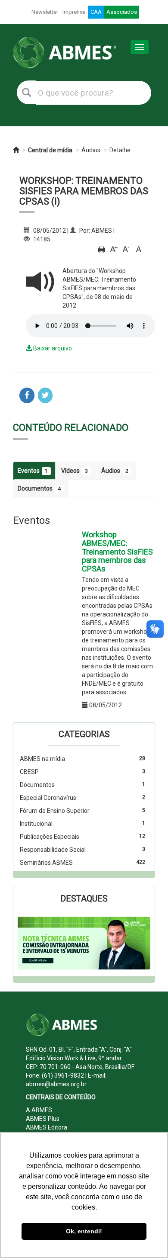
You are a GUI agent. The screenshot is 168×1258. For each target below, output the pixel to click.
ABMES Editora (46, 1127)
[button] (27, 943)
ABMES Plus (42, 1118)
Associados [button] (121, 12)
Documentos (39, 488)
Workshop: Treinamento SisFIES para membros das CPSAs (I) (83, 191)
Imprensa (74, 12)
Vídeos (74, 470)
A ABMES (39, 1110)
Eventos (33, 470)
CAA (96, 12)
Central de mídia (50, 150)
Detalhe (120, 150)
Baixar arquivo (52, 348)
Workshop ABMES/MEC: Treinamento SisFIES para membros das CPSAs (117, 551)
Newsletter (44, 12)
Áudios (90, 150)
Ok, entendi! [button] (84, 1231)
